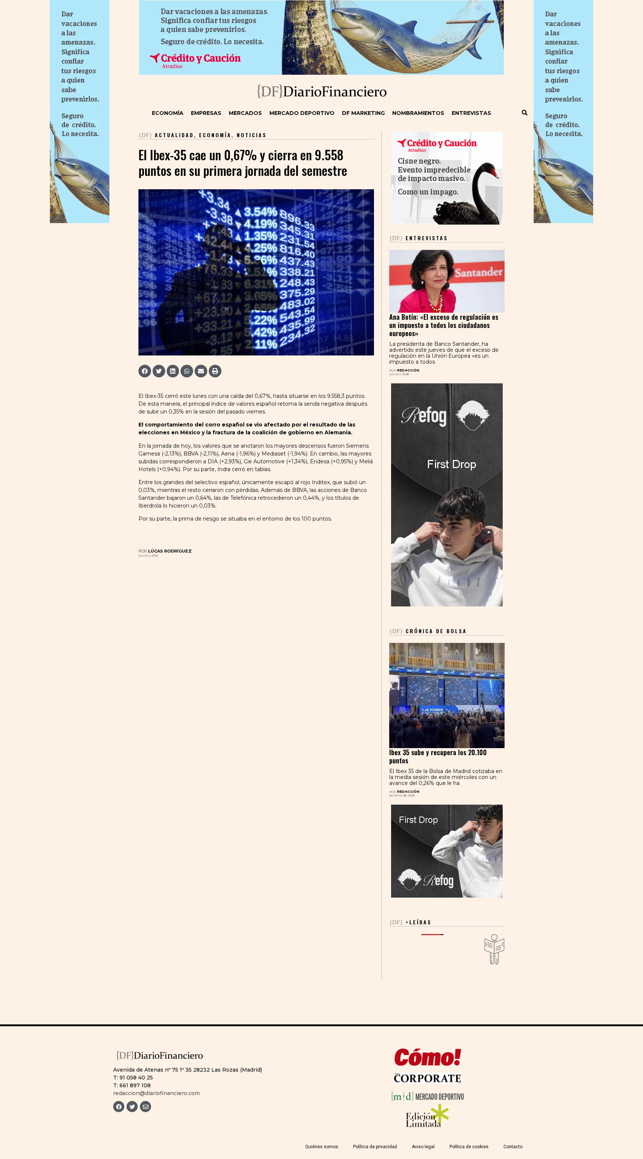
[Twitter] (132, 1106)
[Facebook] (118, 1106)
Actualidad (174, 135)
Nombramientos (418, 113)
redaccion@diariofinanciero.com (156, 1093)
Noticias (252, 135)
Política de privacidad (375, 1146)
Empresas (206, 113)
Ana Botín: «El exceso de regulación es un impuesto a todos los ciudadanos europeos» (443, 325)
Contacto (512, 1146)
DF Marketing (363, 113)
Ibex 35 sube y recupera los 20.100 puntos (438, 756)
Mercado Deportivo (302, 113)
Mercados (245, 113)
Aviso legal (423, 1146)
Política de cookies (469, 1146)
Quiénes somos (321, 1146)
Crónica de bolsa (428, 631)
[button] (524, 112)
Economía (167, 113)
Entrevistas (471, 113)
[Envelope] (145, 1106)
